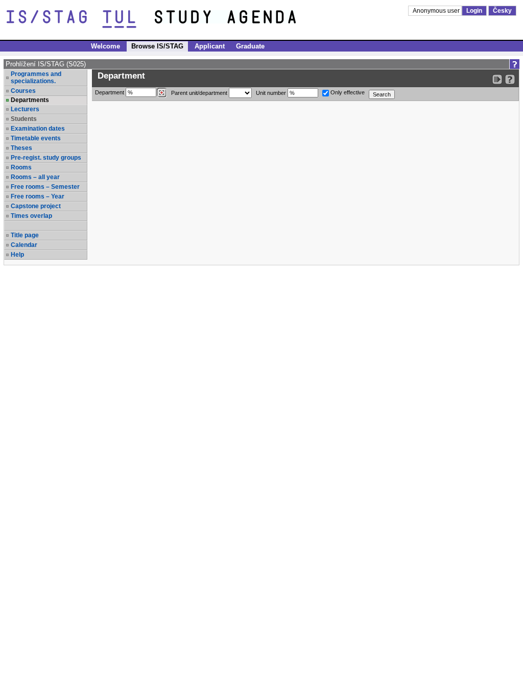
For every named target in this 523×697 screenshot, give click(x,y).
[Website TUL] (81, 19)
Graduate (250, 46)
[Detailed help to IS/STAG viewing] (510, 79)
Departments (30, 100)
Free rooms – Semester (45, 186)
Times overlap (31, 215)
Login (474, 10)
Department (110, 92)
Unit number (272, 93)
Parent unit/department (200, 93)
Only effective (347, 92)
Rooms (21, 167)
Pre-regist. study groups (46, 157)
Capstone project (36, 206)
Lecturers (25, 109)
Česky (502, 10)
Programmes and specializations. (36, 77)
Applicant (210, 46)
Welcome (105, 46)
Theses (21, 148)
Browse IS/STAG (157, 46)
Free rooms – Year (37, 196)
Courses (23, 90)
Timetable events (36, 138)
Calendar (24, 244)
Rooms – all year (35, 177)
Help (17, 254)
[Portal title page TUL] (244, 19)
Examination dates (38, 128)
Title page (25, 235)
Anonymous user (437, 10)
